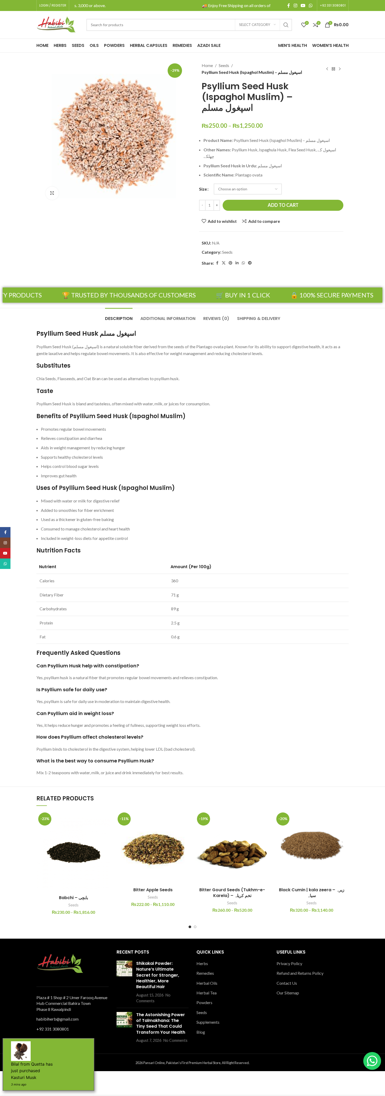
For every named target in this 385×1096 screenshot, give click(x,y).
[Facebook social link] (288, 5)
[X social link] (223, 263)
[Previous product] (327, 69)
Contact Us (287, 983)
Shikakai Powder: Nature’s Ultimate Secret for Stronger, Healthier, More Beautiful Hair (157, 975)
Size (203, 188)
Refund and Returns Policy (300, 973)
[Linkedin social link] (237, 263)
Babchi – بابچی (73, 898)
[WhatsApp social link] (310, 5)
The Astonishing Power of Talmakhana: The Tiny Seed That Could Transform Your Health (160, 1023)
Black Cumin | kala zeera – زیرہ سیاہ (311, 893)
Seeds (224, 65)
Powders (204, 1002)
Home (207, 65)
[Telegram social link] (249, 263)
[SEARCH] (286, 25)
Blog (200, 1031)
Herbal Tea (206, 992)
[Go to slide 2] (195, 927)
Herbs (202, 963)
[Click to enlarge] (52, 193)
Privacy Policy (289, 963)
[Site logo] (56, 24)
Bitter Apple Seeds (153, 890)
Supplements (207, 1022)
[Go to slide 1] (190, 927)
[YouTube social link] (303, 5)
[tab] (119, 316)
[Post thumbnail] (124, 982)
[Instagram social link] (295, 5)
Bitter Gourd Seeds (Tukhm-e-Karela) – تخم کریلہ (232, 893)
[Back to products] (333, 69)
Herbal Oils (206, 983)
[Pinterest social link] (230, 263)
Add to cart (283, 205)
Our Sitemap (288, 992)
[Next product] (340, 69)
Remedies (205, 973)
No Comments (175, 1040)
